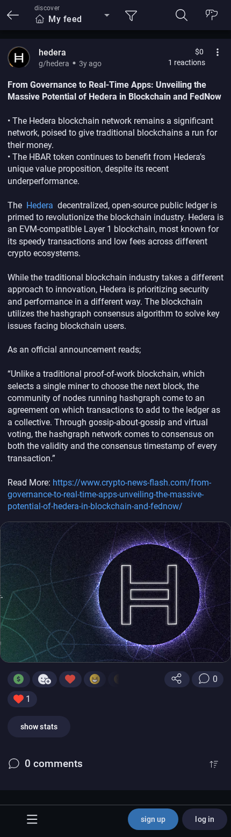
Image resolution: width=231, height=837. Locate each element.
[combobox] (72, 19)
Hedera (40, 205)
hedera (52, 52)
